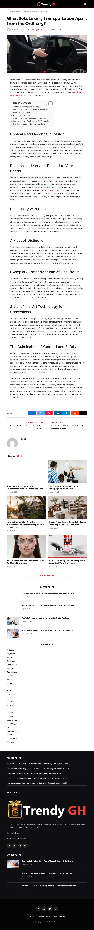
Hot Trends (11, 690)
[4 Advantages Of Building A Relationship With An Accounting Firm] (26, 471)
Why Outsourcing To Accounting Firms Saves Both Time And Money (66, 561)
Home (9, 687)
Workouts (10, 742)
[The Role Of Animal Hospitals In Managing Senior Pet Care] (67, 471)
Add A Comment (47, 575)
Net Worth (10, 705)
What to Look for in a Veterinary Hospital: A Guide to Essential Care (49, 886)
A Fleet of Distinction (22, 115)
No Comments (43, 30)
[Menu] (9, 4)
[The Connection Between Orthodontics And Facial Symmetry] (26, 546)
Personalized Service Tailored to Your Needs (32, 109)
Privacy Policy (44, 916)
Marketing (10, 701)
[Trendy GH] (47, 4)
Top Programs (12, 731)
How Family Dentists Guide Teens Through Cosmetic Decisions (47, 630)
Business (10, 657)
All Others (10, 650)
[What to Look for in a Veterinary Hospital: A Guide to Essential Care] (13, 888)
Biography (11, 654)
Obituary (10, 712)
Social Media (12, 720)
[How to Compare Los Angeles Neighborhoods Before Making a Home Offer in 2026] (26, 507)
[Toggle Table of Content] (49, 103)
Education (10, 668)
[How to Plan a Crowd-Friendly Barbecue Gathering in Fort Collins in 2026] (67, 507)
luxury (36, 378)
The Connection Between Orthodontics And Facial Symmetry (25, 561)
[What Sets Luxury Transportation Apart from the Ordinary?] (47, 54)
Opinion (10, 716)
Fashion (10, 676)
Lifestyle (10, 698)
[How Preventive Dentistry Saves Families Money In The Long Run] (13, 608)
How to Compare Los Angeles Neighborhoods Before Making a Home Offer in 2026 (25, 524)
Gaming (9, 679)
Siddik (16, 30)
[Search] (85, 4)
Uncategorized (12, 738)
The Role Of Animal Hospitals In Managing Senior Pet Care (63, 487)
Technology (11, 724)
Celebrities (11, 661)
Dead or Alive (12, 665)
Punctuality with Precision (24, 112)
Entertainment (12, 672)
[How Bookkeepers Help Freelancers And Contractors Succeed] (13, 876)
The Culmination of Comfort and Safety (29, 124)
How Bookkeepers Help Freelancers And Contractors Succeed (31, 783)
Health (9, 683)
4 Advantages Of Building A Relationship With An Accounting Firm (25, 487)
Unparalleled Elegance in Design (26, 107)
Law (8, 694)
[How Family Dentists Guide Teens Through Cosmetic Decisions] (13, 633)
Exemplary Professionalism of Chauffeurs (30, 118)
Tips (8, 727)
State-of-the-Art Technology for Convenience (32, 121)
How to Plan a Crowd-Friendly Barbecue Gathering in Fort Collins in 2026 (67, 523)
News (9, 709)
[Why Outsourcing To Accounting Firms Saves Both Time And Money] (67, 546)
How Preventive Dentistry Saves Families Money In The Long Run (48, 605)
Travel (9, 735)
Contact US (59, 916)
